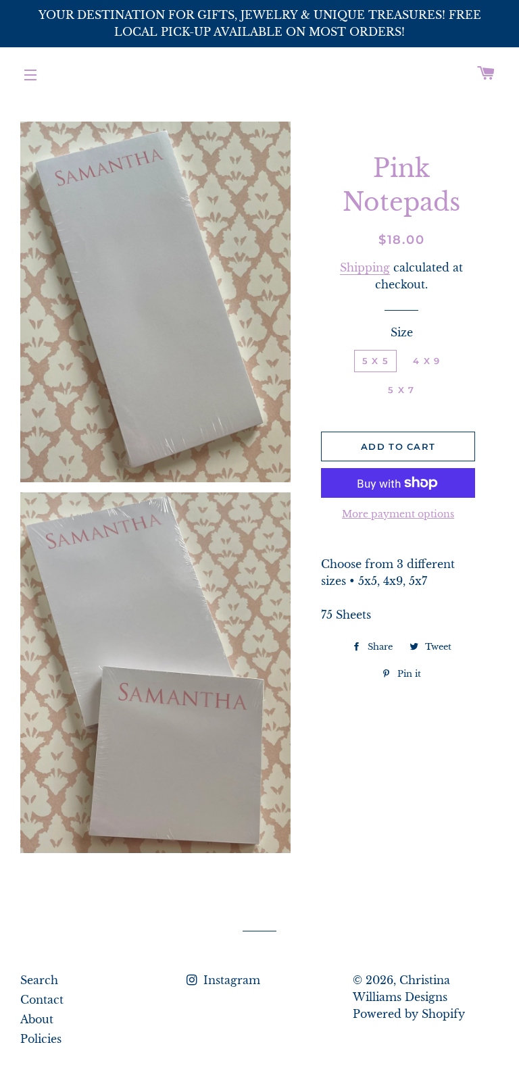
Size (402, 332)
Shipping (365, 267)
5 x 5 (375, 360)
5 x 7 (401, 389)
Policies (40, 1039)
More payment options (398, 514)
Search (39, 980)
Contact (42, 999)
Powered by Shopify (409, 1014)
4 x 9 (427, 360)
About (36, 1019)
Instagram (230, 980)
